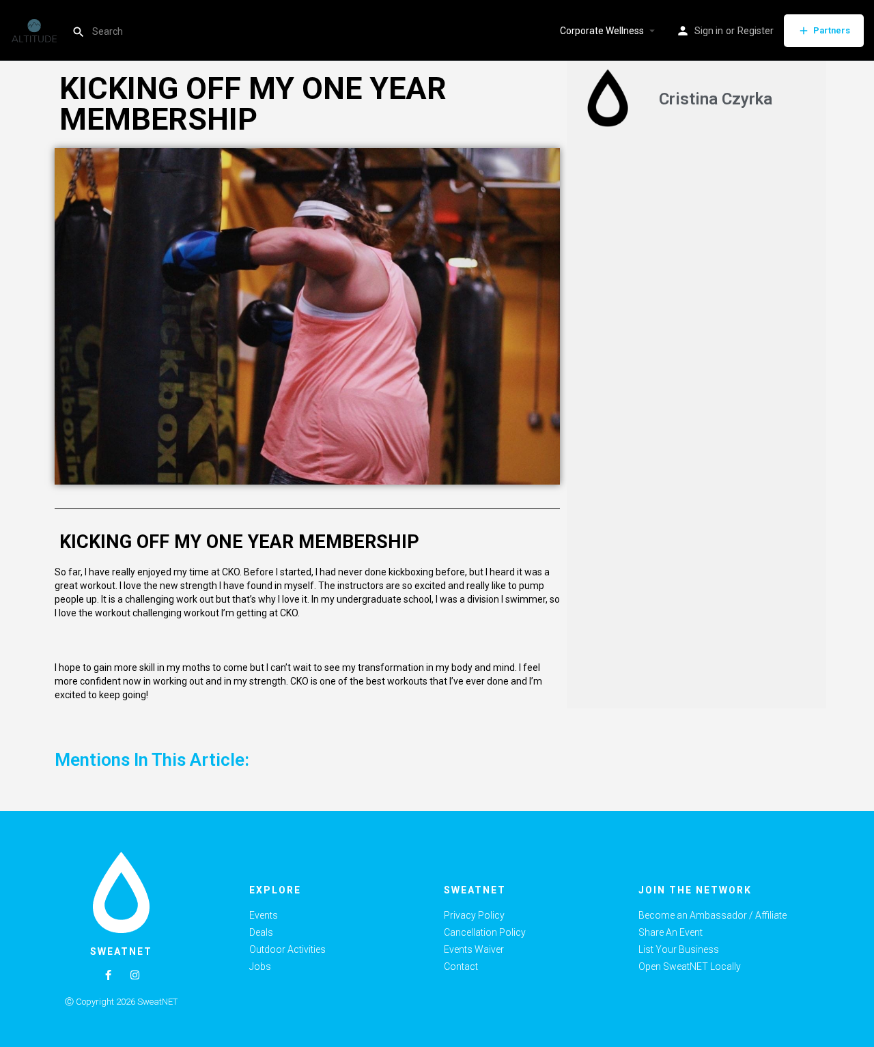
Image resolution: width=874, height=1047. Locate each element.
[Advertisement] (696, 243)
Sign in (708, 30)
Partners (831, 30)
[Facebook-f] (108, 975)
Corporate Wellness (602, 30)
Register (755, 30)
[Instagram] (135, 975)
